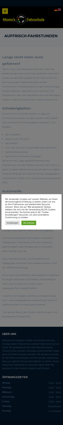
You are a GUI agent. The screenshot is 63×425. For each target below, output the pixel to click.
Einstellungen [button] (12, 223)
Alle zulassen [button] (28, 223)
